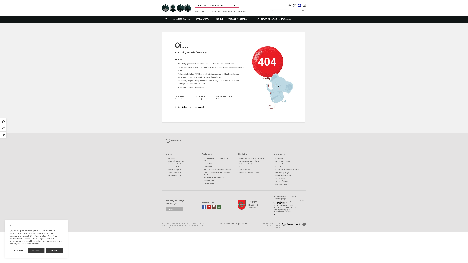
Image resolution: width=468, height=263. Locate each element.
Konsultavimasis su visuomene (286, 167)
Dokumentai (220, 99)
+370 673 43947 (281, 203)
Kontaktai (242, 11)
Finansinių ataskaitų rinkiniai (249, 161)
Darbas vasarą (209, 180)
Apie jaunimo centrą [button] (237, 19)
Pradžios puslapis (181, 96)
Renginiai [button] (218, 19)
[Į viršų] (304, 224)
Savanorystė (208, 166)
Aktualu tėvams (201, 96)
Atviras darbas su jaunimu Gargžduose (217, 169)
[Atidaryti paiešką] (303, 11)
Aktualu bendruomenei (224, 96)
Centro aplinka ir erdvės (176, 161)
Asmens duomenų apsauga (285, 164)
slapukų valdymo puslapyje (28, 244)
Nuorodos (279, 158)
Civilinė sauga (280, 178)
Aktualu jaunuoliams (203, 99)
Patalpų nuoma (209, 183)
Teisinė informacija (282, 181)
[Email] (219, 207)
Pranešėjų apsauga (282, 173)
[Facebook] (204, 207)
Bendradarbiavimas (174, 173)
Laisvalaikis (208, 163)
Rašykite (171, 209)
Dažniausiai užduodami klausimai (287, 170)
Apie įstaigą (172, 158)
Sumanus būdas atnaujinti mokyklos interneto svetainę (271, 225)
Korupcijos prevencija (283, 175)
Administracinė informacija (222, 11)
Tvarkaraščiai (176, 140)
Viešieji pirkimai (244, 170)
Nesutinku (36, 250)
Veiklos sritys (201, 11)
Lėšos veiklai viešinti (246, 164)
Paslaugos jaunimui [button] (181, 19)
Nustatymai (18, 250)
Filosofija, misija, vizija (175, 164)
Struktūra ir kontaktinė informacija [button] (274, 19)
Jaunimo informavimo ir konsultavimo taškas (217, 159)
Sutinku (54, 250)
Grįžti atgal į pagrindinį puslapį (191, 107)
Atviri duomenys (281, 184)
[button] (289, 5)
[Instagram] (214, 207)
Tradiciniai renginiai (174, 170)
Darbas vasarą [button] (202, 19)
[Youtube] (209, 207)
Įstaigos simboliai (174, 167)
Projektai (242, 167)
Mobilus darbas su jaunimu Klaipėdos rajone (217, 173)
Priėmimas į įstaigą (174, 175)
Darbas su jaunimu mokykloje (214, 177)
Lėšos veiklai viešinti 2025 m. (249, 173)
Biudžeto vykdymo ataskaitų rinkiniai (252, 158)
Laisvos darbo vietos (282, 161)
